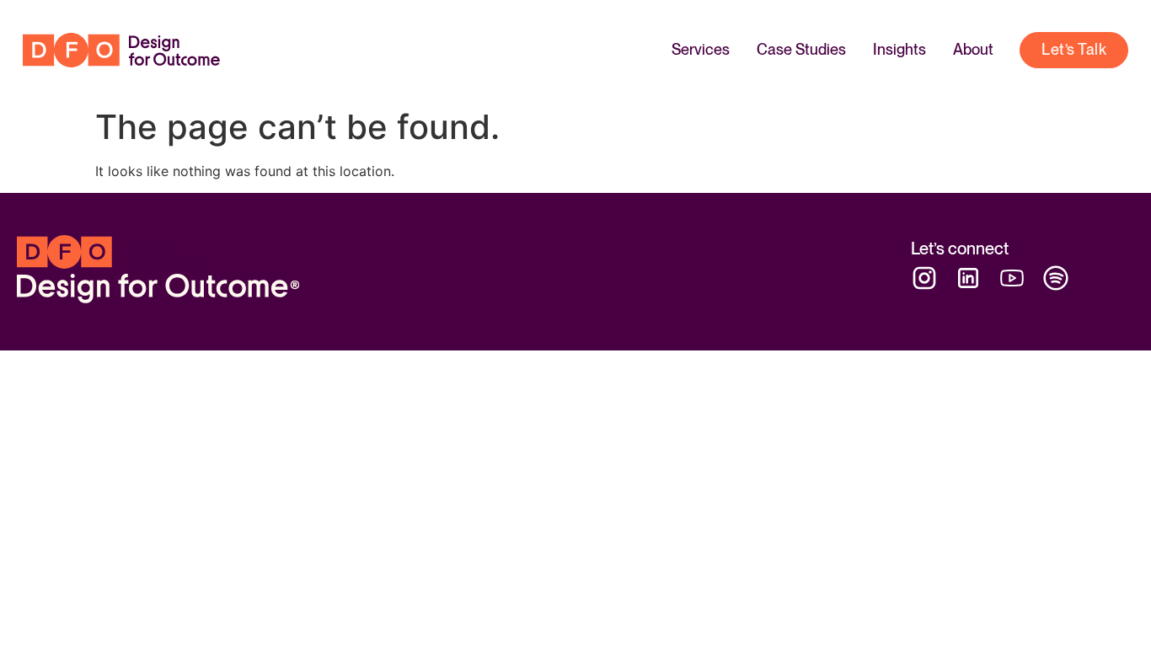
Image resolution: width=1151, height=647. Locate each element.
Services (701, 49)
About (973, 49)
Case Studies (801, 49)
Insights (899, 49)
